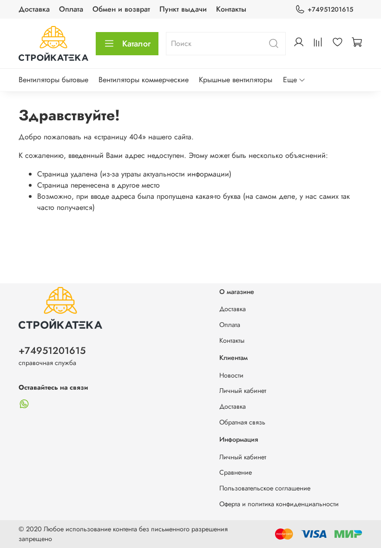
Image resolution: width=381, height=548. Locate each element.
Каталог (136, 44)
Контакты (231, 9)
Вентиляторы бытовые (53, 79)
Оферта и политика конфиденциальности (279, 504)
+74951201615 (330, 9)
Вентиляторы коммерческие (144, 79)
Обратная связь (242, 422)
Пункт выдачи (183, 9)
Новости (231, 375)
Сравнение (235, 472)
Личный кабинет (242, 390)
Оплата (71, 9)
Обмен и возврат (121, 9)
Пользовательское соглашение (264, 488)
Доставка (34, 9)
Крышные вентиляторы (235, 79)
